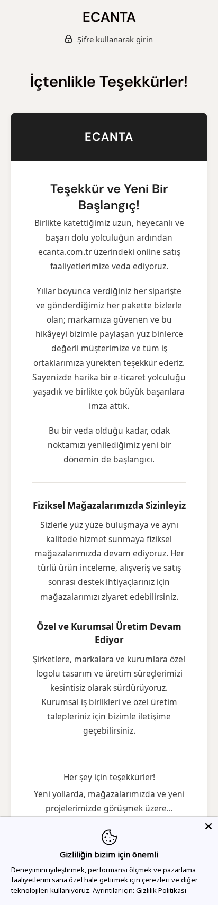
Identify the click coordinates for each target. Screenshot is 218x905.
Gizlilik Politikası (161, 890)
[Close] (208, 826)
